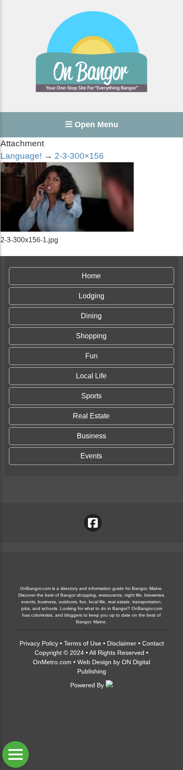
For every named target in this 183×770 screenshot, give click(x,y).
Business (91, 436)
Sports (91, 396)
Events (91, 456)
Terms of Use (82, 643)
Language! (21, 155)
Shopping (91, 336)
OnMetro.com (52, 662)
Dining (91, 316)
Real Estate (91, 416)
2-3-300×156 (79, 155)
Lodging (91, 296)
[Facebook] (93, 523)
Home (91, 276)
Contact (153, 643)
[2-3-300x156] (67, 229)
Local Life (91, 376)
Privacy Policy (39, 643)
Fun (91, 356)
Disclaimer (121, 643)
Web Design (94, 662)
